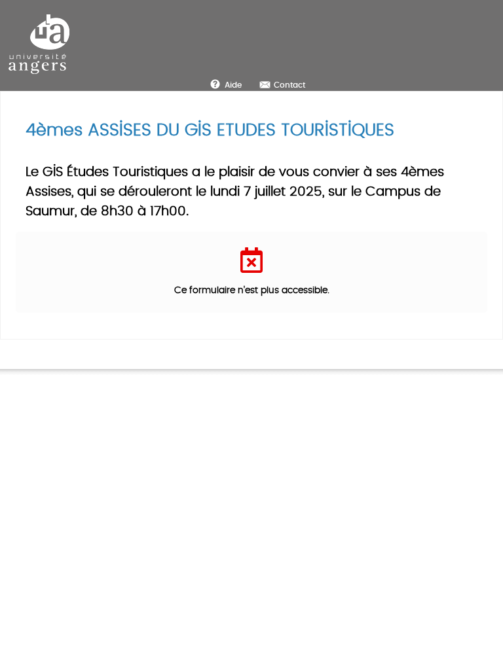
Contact (289, 85)
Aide (233, 85)
